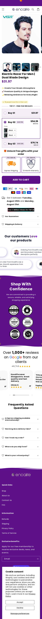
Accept (20, 602)
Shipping (5, 524)
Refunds (5, 519)
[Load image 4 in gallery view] (35, 67)
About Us (6, 495)
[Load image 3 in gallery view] (26, 67)
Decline (20, 608)
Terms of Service (9, 533)
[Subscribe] (37, 559)
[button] (2, 9)
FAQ (3, 505)
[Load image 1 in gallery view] (7, 67)
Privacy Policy (8, 528)
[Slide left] (1, 67)
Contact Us (7, 500)
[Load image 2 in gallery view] (16, 67)
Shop (4, 491)
